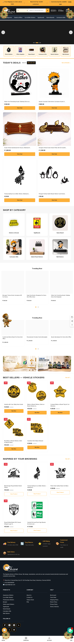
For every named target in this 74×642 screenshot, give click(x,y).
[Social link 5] (9, 630)
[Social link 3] (14, 625)
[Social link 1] (5, 625)
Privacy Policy (53, 604)
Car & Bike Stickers (30, 17)
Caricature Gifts (61, 17)
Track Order (53, 597)
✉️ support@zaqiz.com (9, 584)
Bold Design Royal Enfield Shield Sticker (13, 486)
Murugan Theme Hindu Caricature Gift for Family (12, 296)
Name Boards (50, 17)
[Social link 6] (14, 630)
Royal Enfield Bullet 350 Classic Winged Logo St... (12, 523)
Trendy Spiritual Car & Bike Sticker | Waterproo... (16, 193)
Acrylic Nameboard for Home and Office (61, 337)
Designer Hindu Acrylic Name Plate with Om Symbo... (53, 147)
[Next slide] (71, 32)
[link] (49, 639)
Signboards (41, 17)
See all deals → (66, 62)
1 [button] (35, 307)
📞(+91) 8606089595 (8, 582)
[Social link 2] (9, 625)
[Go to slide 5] (40, 42)
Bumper (5, 602)
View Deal (19, 108)
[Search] (47, 10)
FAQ (28, 602)
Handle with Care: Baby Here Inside (13, 404)
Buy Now (14, 411)
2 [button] (38, 307)
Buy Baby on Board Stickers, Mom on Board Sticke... (13, 441)
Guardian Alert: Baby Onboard (35, 440)
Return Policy (53, 602)
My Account (53, 595)
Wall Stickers (6, 613)
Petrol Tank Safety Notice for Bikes (59, 486)
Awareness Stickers (8, 595)
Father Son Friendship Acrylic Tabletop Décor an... (17, 101)
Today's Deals (30, 599)
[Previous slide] (3, 32)
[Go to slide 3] (37, 42)
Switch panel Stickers (8, 604)
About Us (29, 595)
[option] (13, 287)
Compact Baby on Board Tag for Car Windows (59, 405)
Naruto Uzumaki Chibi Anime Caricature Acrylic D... (52, 101)
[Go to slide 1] (33, 42)
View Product (13, 494)
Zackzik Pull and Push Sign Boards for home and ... (36, 523)
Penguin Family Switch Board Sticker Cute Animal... (52, 193)
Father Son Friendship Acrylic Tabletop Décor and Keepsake (60, 296)
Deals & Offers (18, 17)
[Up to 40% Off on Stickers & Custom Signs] (37, 32)
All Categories (8, 17)
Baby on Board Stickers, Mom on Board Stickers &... (35, 405)
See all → (68, 377)
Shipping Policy (54, 599)
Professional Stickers (8, 599)
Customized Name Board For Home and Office (13, 337)
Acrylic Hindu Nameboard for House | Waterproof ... (17, 147)
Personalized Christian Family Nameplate (37, 337)
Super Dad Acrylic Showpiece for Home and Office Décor (36, 296)
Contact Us (29, 597)
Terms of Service (54, 606)
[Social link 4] (19, 625)
